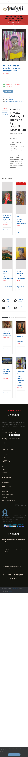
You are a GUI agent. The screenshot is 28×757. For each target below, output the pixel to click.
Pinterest (14, 578)
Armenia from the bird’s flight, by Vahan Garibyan (7, 371)
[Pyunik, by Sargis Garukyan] (21, 327)
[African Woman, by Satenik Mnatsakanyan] (21, 253)
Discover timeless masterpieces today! (13, 540)
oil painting (18, 101)
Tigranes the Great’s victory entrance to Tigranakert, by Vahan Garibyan (21, 378)
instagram (18, 574)
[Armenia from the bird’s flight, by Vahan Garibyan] (7, 360)
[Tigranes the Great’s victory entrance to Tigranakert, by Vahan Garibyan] (21, 363)
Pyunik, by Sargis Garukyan (20, 339)
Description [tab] (5, 108)
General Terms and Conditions (13, 590)
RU (8, 443)
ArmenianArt (15, 588)
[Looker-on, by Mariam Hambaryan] (7, 324)
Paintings (10, 99)
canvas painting (10, 101)
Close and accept (14, 754)
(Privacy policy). (26, 749)
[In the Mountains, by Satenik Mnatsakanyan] (7, 253)
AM (3, 443)
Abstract (10, 591)
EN (5, 443)
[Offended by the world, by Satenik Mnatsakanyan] (7, 197)
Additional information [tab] (5, 113)
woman (23, 101)
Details (10, 229)
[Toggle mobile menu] (25, 12)
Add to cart (8, 91)
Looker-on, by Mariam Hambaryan (7, 333)
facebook (7, 574)
